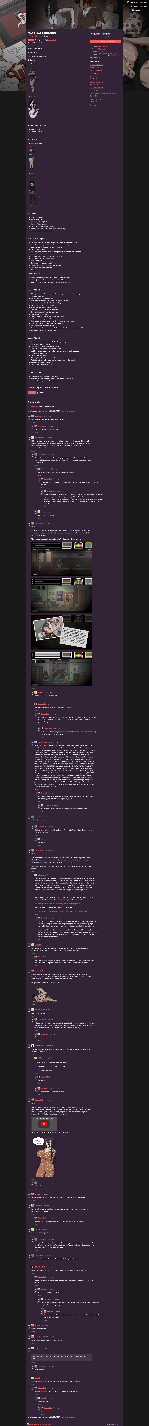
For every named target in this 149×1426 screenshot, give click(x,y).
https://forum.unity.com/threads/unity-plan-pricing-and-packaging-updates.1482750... (64, 911)
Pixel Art (105, 55)
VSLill (40, 1058)
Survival (100, 51)
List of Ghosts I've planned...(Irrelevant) (103, 93)
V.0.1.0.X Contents (96, 88)
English (100, 57)
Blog (121, 1424)
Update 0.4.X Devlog (97, 65)
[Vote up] (29, 416)
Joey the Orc (38, 1205)
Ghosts (116, 53)
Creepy (106, 53)
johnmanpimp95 (40, 437)
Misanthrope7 (42, 875)
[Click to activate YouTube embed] (44, 1124)
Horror (100, 55)
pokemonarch (39, 416)
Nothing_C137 (39, 1045)
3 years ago (48, 1045)
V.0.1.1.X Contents (96, 82)
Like (32, 40)
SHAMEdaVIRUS (40, 1267)
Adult (102, 53)
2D (99, 53)
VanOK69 (38, 945)
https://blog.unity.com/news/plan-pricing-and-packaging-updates (57, 904)
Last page (72, 411)
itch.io (31, 1424)
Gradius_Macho (45, 469)
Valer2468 (44, 1088)
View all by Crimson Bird (40, 1424)
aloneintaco (38, 1009)
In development (102, 46)
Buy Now (32, 393)
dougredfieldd (42, 704)
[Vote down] (29, 418)
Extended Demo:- (96, 99)
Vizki (42, 839)
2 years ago (47, 416)
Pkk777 (37, 1348)
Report (50, 1424)
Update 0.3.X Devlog (97, 70)
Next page (64, 411)
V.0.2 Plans (94, 76)
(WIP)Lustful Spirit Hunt (35, 36)
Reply (33, 422)
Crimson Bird (51, 40)
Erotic (111, 53)
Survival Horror (114, 55)
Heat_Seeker (48, 1299)
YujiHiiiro (41, 692)
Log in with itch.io (34, 407)
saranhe (37, 1229)
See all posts (94, 105)
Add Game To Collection (107, 42)
